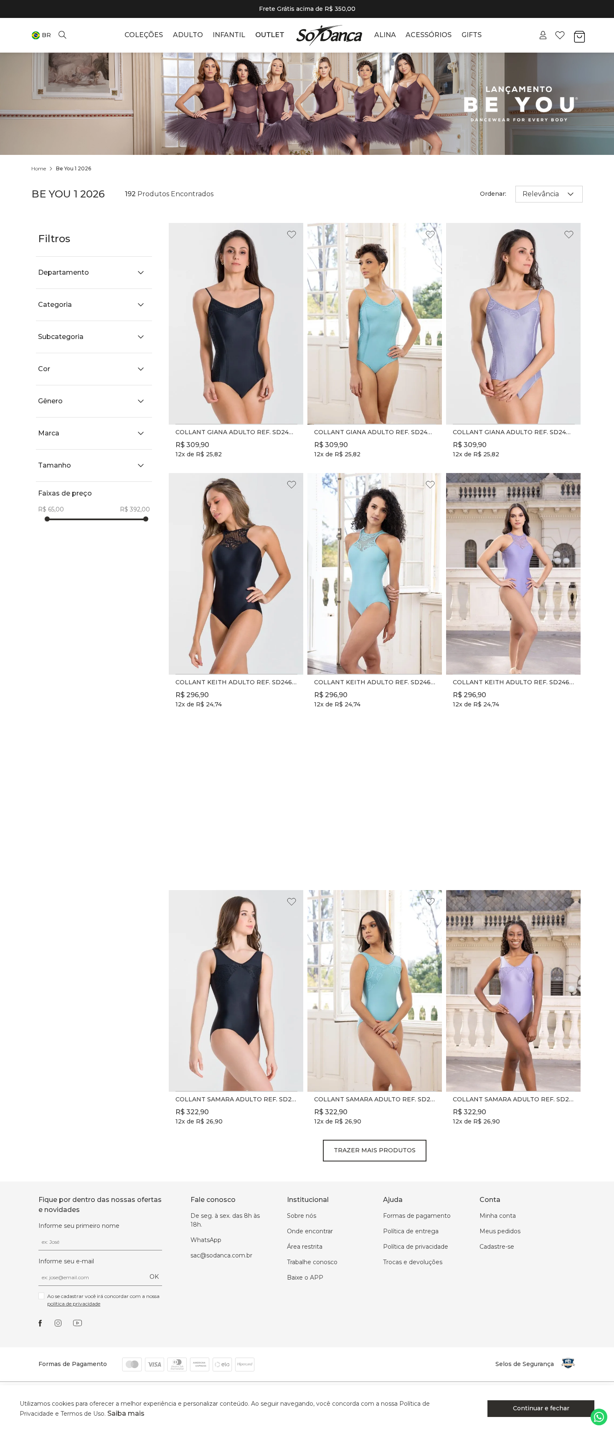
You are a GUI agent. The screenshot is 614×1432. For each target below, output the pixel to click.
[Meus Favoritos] (560, 35)
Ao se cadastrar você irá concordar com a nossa (104, 1300)
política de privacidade (73, 1303)
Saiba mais (126, 1413)
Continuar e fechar (541, 1408)
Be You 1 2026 (73, 168)
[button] (41, 35)
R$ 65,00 (51, 509)
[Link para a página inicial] (38, 168)
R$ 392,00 (135, 509)
